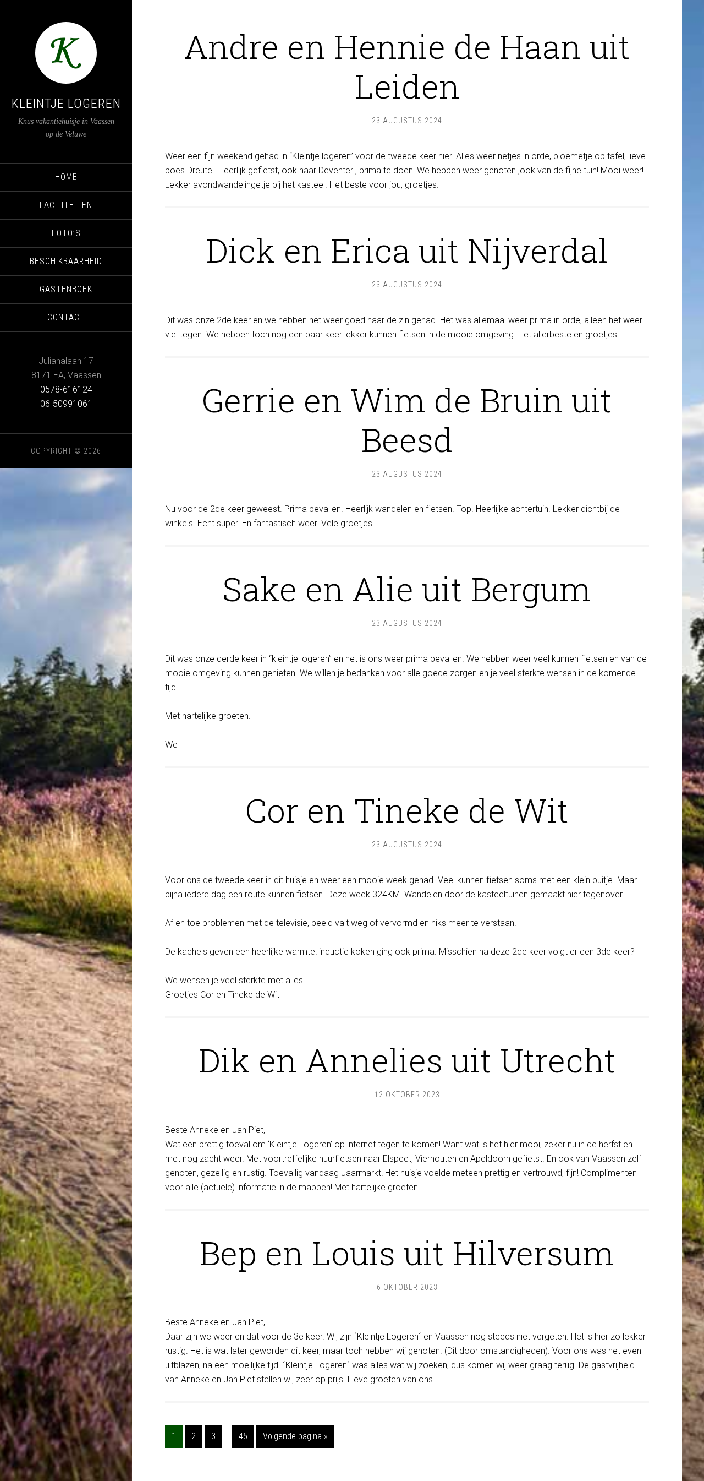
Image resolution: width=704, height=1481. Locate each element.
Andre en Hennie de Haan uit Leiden (407, 65)
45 (243, 1436)
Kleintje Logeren (66, 103)
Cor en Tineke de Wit (407, 809)
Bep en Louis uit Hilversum (407, 1252)
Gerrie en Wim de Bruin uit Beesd (407, 419)
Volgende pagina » (295, 1436)
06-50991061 (66, 404)
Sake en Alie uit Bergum (407, 588)
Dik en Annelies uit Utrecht (407, 1059)
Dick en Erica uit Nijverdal (407, 249)
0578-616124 (66, 389)
